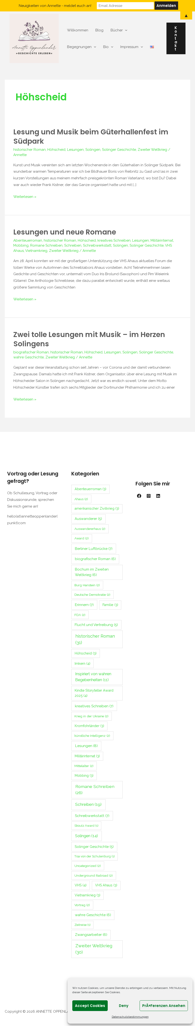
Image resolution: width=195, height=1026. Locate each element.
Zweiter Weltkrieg (152, 149)
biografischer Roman (31, 352)
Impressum (129, 47)
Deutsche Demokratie (92, 594)
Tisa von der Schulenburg (94, 856)
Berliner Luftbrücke (93, 548)
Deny (123, 1005)
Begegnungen (79, 47)
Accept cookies (90, 1005)
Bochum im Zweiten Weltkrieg (92, 572)
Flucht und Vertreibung (96, 625)
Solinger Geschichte (119, 149)
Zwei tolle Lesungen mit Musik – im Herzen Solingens (89, 339)
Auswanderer (88, 519)
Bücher (117, 30)
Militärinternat (162, 240)
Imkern (82, 663)
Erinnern (84, 604)
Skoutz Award (86, 825)
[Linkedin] (158, 495)
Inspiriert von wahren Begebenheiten (93, 677)
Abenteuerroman (27, 240)
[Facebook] (139, 495)
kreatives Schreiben (114, 240)
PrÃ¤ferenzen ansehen (163, 1005)
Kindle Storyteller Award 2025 (94, 693)
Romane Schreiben (46, 245)
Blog (99, 30)
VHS (81, 885)
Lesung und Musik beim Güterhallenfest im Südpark (90, 136)
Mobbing (21, 245)
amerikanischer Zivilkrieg (97, 508)
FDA (79, 615)
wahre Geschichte (28, 357)
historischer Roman (29, 149)
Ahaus (81, 499)
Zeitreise (82, 925)
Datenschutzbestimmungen (130, 1016)
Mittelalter (83, 766)
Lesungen (75, 149)
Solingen (92, 149)
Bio (106, 47)
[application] (125, 30)
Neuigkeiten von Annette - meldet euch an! (55, 6)
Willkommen (77, 30)
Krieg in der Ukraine (91, 716)
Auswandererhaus (89, 529)
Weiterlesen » (24, 196)
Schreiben (72, 245)
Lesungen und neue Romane (64, 232)
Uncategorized (87, 866)
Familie (110, 605)
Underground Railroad (93, 875)
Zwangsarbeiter (91, 935)
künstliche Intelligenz (92, 736)
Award (81, 538)
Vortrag (82, 905)
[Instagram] (148, 495)
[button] (175, 38)
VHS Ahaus (106, 885)
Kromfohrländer (89, 726)
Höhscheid (56, 149)
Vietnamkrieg (36, 251)
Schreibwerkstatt (97, 245)
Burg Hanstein (87, 585)
